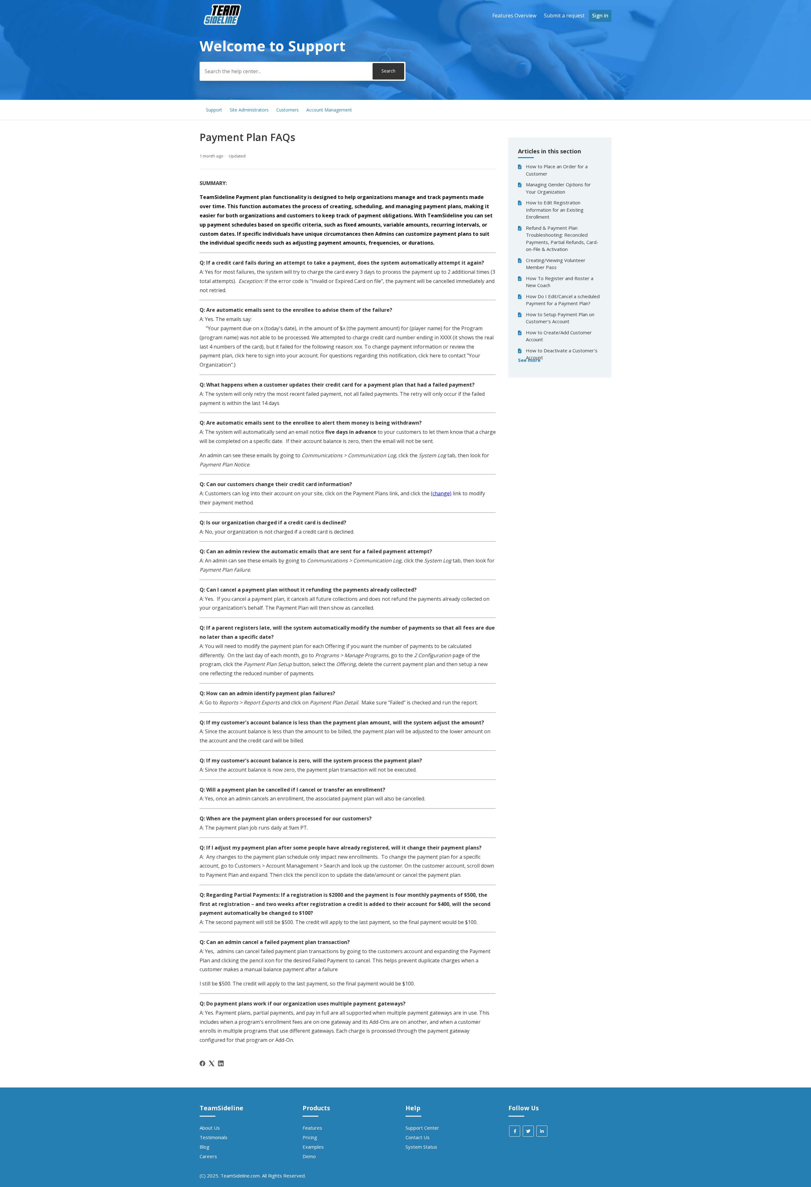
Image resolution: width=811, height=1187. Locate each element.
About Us (210, 1128)
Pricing (310, 1137)
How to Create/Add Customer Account (559, 336)
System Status (421, 1147)
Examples (313, 1147)
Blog (204, 1147)
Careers (208, 1156)
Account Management (329, 110)
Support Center (422, 1128)
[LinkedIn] (221, 1063)
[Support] (223, 37)
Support (214, 110)
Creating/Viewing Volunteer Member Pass (555, 264)
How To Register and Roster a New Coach (559, 282)
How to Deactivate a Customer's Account (561, 354)
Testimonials (213, 1137)
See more (529, 360)
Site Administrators (249, 110)
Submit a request (564, 15)
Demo (309, 1156)
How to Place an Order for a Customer (557, 170)
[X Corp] (211, 1063)
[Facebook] (202, 1063)
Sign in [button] (600, 15)
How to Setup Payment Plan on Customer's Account (560, 318)
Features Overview (514, 15)
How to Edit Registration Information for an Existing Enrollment (555, 209)
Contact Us (418, 1137)
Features (312, 1128)
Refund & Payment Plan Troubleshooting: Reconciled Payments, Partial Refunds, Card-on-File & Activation (562, 239)
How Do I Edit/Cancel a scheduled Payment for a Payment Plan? (563, 300)
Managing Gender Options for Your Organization (558, 188)
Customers (287, 110)
